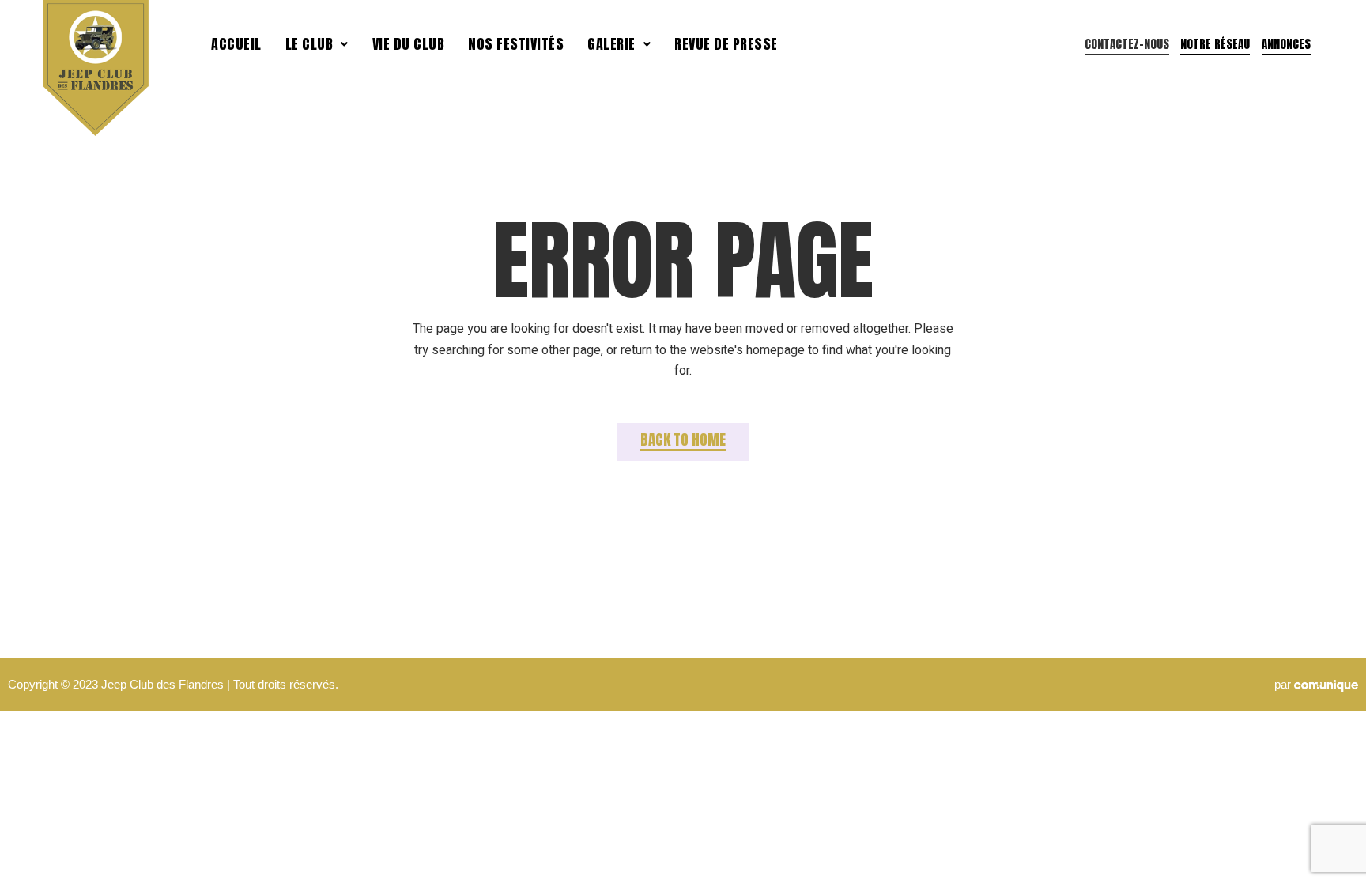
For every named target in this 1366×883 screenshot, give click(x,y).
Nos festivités (516, 44)
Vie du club (408, 44)
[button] (317, 44)
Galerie (611, 44)
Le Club (309, 44)
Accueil (236, 44)
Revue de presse (726, 44)
